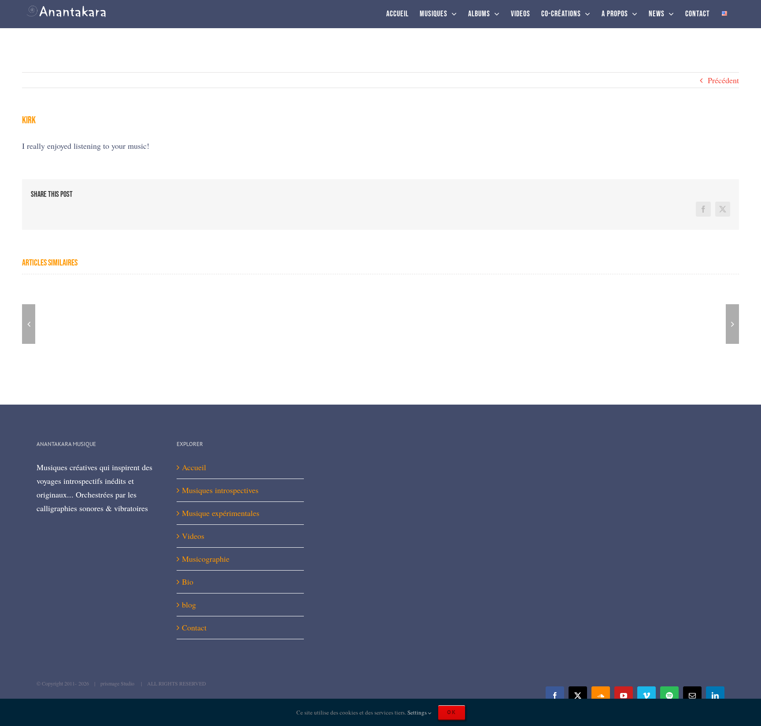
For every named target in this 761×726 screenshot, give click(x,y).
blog (189, 604)
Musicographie (205, 558)
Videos (193, 536)
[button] (28, 324)
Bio (187, 581)
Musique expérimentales (220, 513)
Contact (194, 627)
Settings (417, 712)
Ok (451, 712)
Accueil (194, 467)
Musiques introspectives (220, 490)
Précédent (723, 80)
